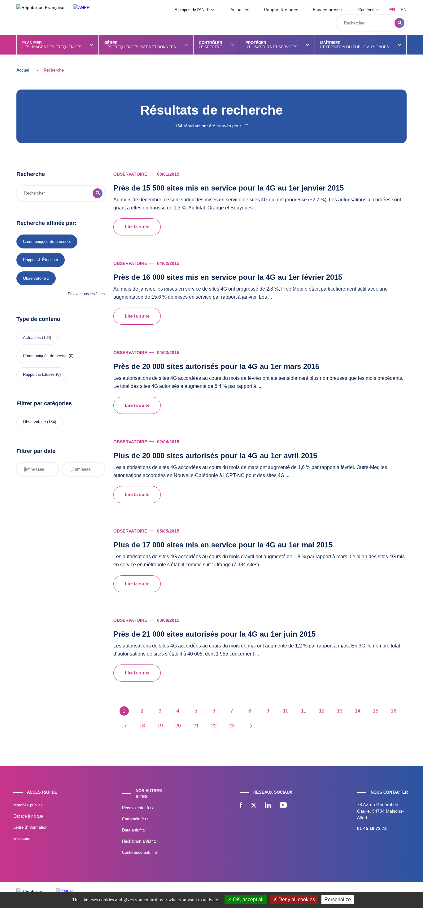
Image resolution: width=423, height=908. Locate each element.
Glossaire (21, 838)
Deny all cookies (296, 899)
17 (124, 725)
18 (142, 725)
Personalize (338, 899)
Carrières (367, 9)
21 (196, 725)
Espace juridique (28, 816)
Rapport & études (281, 9)
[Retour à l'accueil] (81, 7)
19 (160, 725)
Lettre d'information (30, 827)
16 (393, 710)
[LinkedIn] (268, 806)
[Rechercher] (399, 23)
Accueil (23, 70)
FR (392, 9)
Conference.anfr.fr (138, 852)
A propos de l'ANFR (193, 9)
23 (232, 725)
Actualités (239, 9)
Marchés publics (28, 805)
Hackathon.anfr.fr (138, 841)
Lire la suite (137, 226)
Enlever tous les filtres (86, 294)
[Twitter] (253, 806)
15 (375, 710)
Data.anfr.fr (132, 830)
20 (178, 725)
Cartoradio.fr (133, 819)
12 (322, 710)
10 (286, 710)
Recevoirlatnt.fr (136, 807)
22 (214, 725)
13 (339, 710)
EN (404, 9)
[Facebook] (241, 806)
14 (357, 710)
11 (303, 710)
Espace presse (327, 9)
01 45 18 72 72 (372, 828)
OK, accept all (248, 899)
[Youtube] (283, 806)
